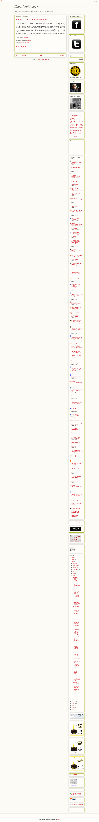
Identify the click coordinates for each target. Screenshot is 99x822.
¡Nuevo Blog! (74, 456)
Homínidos (74, 401)
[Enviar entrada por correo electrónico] (35, 40)
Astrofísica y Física (76, 307)
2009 (73, 703)
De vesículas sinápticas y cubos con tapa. (75, 591)
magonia (73, 388)
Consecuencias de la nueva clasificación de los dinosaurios (76, 273)
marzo (74, 695)
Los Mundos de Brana (76, 218)
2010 (73, 701)
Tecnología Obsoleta (76, 161)
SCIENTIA (73, 293)
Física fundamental (76, 123)
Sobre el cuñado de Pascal (77, 451)
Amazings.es (26, 37)
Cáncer (82, 117)
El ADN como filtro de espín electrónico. (76, 665)
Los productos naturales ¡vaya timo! (76, 421)
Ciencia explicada (75, 508)
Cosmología (77, 117)
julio (74, 573)
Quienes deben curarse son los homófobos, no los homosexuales (77, 480)
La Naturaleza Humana (77, 436)
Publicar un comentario (22, 49)
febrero (74, 697)
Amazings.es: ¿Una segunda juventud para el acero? (76, 609)
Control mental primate (75, 690)
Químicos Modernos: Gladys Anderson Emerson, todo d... (75, 646)
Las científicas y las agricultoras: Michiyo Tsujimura (75, 235)
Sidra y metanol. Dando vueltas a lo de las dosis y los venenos (76, 213)
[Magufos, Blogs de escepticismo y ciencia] (76, 522)
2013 (73, 557)
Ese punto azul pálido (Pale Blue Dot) (76, 256)
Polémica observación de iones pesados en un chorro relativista (76, 495)
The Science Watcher (76, 450)
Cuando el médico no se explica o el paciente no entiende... (76, 503)
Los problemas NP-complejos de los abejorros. (76, 585)
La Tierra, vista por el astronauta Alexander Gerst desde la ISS (77, 445)
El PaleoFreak (74, 271)
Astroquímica (79, 115)
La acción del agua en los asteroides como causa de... (75, 639)
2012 (73, 559)
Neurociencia (74, 131)
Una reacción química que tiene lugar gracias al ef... (76, 627)
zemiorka (73, 249)
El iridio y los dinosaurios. (75, 614)
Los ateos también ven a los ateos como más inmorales (76, 390)
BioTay (73, 381)
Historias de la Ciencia (77, 205)
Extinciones (72, 121)
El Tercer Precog (75, 343)
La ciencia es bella (76, 327)
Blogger (58, 819)
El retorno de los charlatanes (75, 361)
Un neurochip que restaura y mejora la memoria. (75, 621)
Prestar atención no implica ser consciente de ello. (76, 660)
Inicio (41, 55)
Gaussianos (74, 198)
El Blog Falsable (75, 408)
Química (81, 132)
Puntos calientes (74, 206)
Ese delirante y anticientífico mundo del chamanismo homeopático (76, 288)
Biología (72, 117)
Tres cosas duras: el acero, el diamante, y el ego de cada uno (76, 315)
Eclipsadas (73, 219)
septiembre (75, 569)
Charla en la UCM (75, 397)
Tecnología (80, 134)
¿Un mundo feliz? (73, 136)
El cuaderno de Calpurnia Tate (75, 512)
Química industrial (74, 133)
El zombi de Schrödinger (74, 429)
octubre (75, 567)
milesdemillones (75, 336)
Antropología (73, 115)
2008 (73, 705)
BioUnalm (73, 455)
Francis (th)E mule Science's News (76, 492)
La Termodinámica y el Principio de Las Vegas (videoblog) (76, 463)
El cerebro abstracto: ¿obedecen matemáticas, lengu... (76, 654)
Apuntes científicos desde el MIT (76, 477)
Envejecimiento (74, 120)
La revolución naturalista (74, 516)
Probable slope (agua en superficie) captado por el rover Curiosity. (76, 338)
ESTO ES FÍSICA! (75, 442)
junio (74, 575)
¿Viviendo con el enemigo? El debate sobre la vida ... (76, 678)
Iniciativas (22, 42)
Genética (72, 124)
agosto (74, 571)
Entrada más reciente (21, 55)
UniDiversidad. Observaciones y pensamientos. (75, 241)
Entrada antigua (61, 55)
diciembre (75, 563)
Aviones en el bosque (76, 303)
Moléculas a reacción (76, 367)
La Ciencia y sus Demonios (75, 285)
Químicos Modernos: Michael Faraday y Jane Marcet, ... (76, 671)
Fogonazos (74, 302)
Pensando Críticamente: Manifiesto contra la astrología (76, 403)
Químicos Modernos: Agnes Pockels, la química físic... (76, 580)
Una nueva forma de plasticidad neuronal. (75, 633)
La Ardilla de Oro (74, 410)
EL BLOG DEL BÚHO (76, 210)
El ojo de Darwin (75, 181)
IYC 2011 (27, 42)
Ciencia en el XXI (75, 167)
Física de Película (75, 461)
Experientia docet (26, 6)
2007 (73, 707)
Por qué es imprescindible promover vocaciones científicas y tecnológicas (76, 346)
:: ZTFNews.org (75, 232)
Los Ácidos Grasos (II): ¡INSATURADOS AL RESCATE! (76, 369)
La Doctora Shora (75, 500)
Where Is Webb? (74, 308)
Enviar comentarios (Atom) (43, 59)
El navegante (74, 414)
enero (74, 699)
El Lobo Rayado (75, 278)
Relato (76, 134)
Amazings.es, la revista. (76, 617)
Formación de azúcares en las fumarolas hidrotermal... (76, 602)
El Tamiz (73, 395)
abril (74, 693)
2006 (73, 709)
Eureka (73, 485)
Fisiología (80, 121)
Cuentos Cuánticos (76, 320)
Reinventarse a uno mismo (77, 280)
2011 (73, 561)
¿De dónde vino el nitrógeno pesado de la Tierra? (76, 597)
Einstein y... (76, 118)
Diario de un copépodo (77, 375)
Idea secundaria (75, 312)
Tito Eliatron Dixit (75, 351)
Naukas (73, 223)
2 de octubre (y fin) (75, 363)
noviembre (75, 565)
